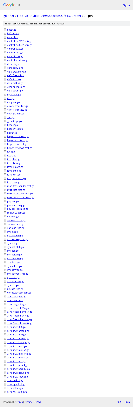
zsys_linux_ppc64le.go (18, 368)
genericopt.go (14, 121)
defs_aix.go (13, 64)
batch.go (11, 29)
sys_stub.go (13, 277)
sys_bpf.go (12, 243)
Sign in (126, 5)
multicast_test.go (16, 189)
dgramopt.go (14, 94)
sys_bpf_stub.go (15, 247)
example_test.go (15, 113)
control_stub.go (15, 48)
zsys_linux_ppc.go (16, 361)
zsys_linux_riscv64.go (18, 372)
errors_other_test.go (18, 105)
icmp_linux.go (14, 163)
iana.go (11, 151)
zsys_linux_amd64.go (18, 330)
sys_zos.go (13, 285)
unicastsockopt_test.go (19, 292)
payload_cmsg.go (16, 205)
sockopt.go (13, 216)
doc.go (10, 98)
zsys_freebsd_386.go (18, 308)
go (5, 16)
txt (119, 401)
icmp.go (11, 155)
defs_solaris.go (15, 90)
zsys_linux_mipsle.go (18, 357)
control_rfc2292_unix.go (19, 41)
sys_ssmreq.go (15, 269)
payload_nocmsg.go (17, 208)
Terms (37, 401)
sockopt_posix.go (16, 220)
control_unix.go (15, 56)
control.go (12, 37)
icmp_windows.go (16, 178)
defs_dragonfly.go (16, 71)
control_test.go (15, 52)
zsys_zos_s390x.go (17, 391)
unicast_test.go (15, 288)
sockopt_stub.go (15, 224)
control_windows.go (17, 60)
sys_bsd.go (13, 250)
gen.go (10, 117)
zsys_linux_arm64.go (18, 338)
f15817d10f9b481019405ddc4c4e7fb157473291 (49, 16)
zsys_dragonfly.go (16, 304)
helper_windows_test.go (19, 147)
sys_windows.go (15, 281)
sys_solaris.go (14, 266)
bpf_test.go (13, 33)
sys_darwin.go (14, 254)
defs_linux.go (14, 79)
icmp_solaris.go (15, 166)
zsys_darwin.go (15, 300)
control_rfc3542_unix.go (19, 44)
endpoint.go (13, 102)
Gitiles (19, 401)
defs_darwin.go (15, 67)
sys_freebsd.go (15, 258)
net (12, 16)
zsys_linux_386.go (16, 326)
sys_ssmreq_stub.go (17, 273)
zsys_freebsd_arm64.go (19, 319)
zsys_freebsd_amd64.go (19, 311)
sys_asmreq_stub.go (17, 239)
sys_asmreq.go (15, 235)
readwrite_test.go (16, 212)
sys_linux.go (13, 262)
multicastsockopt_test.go (20, 197)
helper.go (12, 132)
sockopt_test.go (15, 227)
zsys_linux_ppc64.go (17, 365)
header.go (12, 124)
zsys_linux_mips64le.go (19, 353)
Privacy (28, 401)
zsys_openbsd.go (16, 384)
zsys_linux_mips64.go (18, 349)
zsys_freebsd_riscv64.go (19, 323)
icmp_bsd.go (13, 159)
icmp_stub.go (14, 170)
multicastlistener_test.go (20, 193)
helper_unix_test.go (17, 144)
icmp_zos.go (13, 182)
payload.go (13, 201)
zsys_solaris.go (15, 388)
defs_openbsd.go (16, 86)
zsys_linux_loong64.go (18, 342)
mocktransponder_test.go (20, 185)
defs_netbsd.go (15, 83)
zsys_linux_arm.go (16, 334)
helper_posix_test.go (18, 136)
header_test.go (15, 128)
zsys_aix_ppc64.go (16, 296)
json (127, 401)
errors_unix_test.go (17, 109)
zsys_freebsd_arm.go (18, 315)
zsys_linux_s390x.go (17, 376)
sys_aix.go (12, 231)
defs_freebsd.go (15, 75)
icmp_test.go (14, 174)
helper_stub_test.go (17, 140)
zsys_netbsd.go (15, 380)
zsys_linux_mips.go (17, 346)
